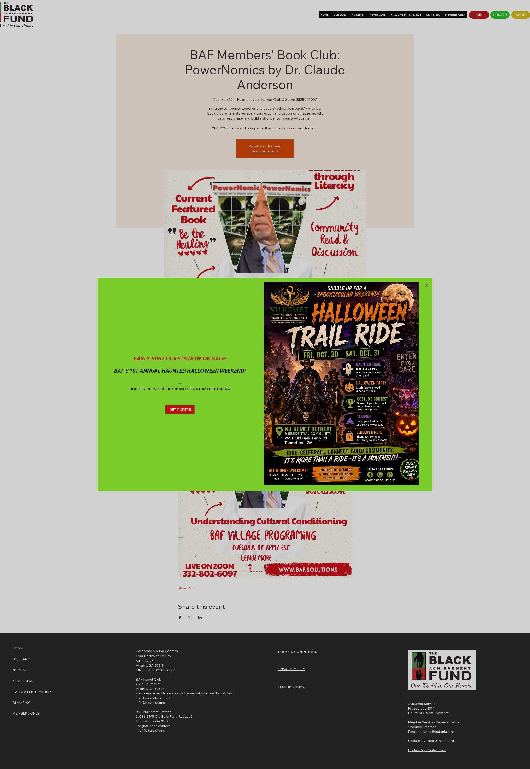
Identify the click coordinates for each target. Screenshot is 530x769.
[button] (426, 286)
